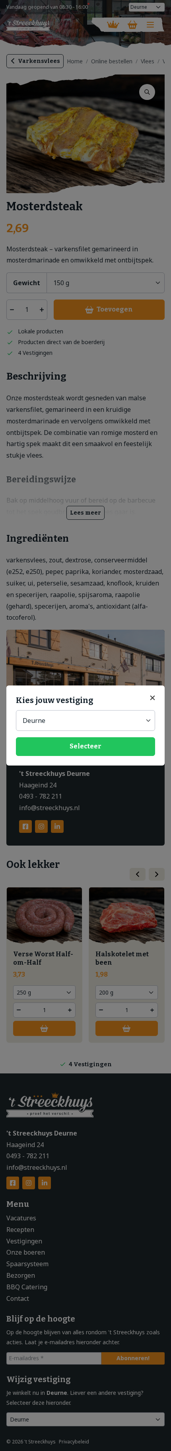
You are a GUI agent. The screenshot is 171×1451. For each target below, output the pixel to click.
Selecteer (85, 746)
